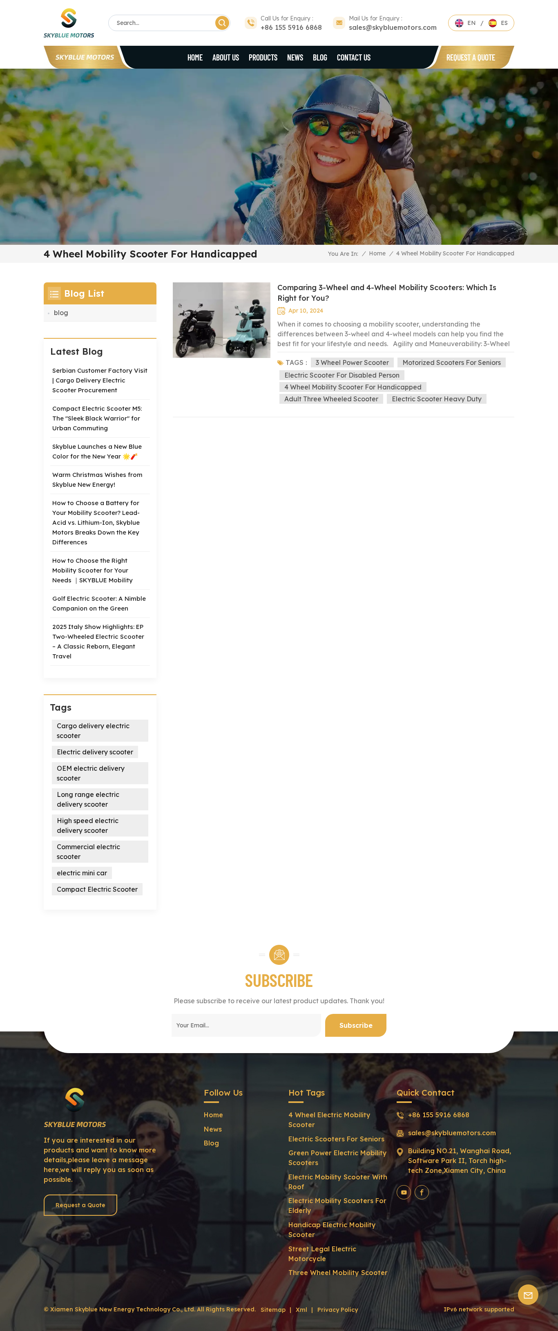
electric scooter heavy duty (437, 399)
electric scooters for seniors (336, 1139)
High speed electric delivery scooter (87, 825)
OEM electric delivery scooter (91, 773)
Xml (301, 1309)
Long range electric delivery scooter (88, 799)
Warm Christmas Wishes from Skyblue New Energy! (97, 479)
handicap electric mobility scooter (332, 1230)
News (295, 57)
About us (225, 57)
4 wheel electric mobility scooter (329, 1120)
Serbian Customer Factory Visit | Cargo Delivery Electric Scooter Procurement (99, 380)
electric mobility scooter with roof (337, 1182)
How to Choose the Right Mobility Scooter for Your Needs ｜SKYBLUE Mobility (92, 570)
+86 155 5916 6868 (291, 27)
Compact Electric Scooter (97, 889)
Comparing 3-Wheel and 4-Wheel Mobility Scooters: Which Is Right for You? (386, 293)
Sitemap (273, 1309)
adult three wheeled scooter (331, 399)
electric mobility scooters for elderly (337, 1206)
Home (195, 57)
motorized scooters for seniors (451, 362)
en (471, 23)
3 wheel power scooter (352, 362)
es (504, 23)
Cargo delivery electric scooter (93, 731)
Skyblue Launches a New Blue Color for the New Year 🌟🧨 (97, 451)
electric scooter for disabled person (342, 375)
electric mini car (82, 873)
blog (320, 57)
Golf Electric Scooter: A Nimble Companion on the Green (99, 603)
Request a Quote (470, 57)
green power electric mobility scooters (337, 1158)
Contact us (354, 57)
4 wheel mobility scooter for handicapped (353, 387)
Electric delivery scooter (95, 752)
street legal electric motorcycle (322, 1254)
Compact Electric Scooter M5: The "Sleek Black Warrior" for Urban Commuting (97, 418)
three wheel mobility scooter (338, 1272)
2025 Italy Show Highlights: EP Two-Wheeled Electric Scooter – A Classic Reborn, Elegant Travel (98, 641)
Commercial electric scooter (88, 852)
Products (263, 57)
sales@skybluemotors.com (393, 27)
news (213, 1129)
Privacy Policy (337, 1309)
